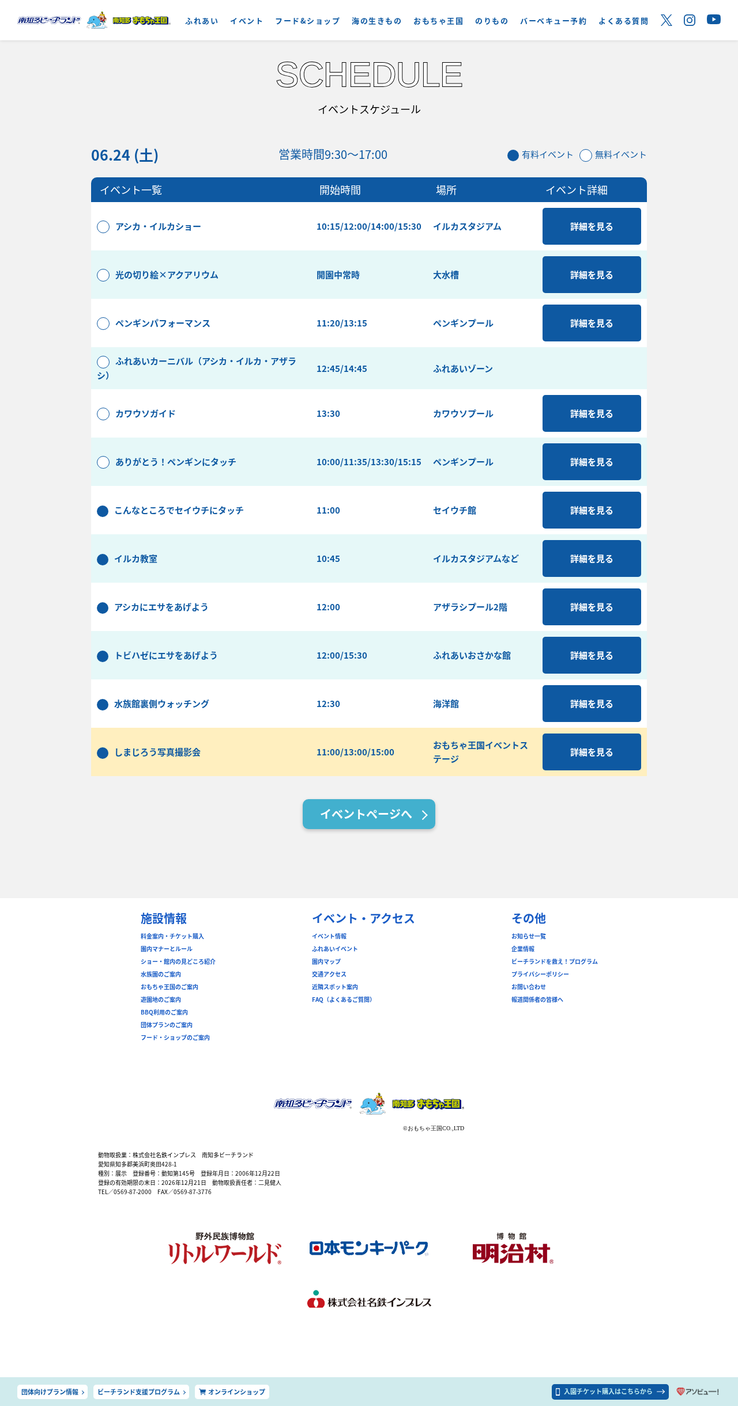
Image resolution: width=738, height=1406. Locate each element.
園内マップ (326, 961)
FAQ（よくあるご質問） (343, 999)
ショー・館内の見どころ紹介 (178, 961)
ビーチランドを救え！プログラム (554, 961)
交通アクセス (329, 974)
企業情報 (522, 948)
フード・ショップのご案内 (175, 1037)
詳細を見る (591, 226)
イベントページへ (366, 813)
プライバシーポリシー (540, 974)
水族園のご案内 (161, 974)
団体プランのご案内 (167, 1024)
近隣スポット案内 (335, 986)
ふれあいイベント (335, 948)
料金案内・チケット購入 (172, 936)
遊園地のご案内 (161, 999)
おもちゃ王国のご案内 (169, 986)
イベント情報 (329, 936)
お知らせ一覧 (528, 936)
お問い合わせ (528, 986)
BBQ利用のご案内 (164, 1012)
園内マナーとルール (167, 948)
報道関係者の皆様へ (537, 999)
